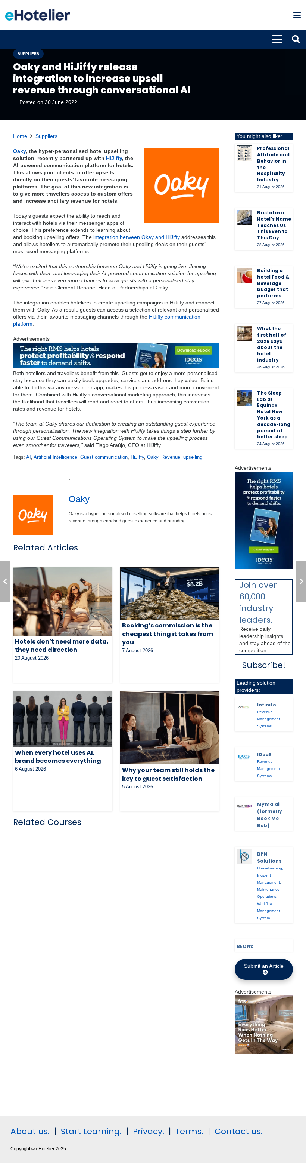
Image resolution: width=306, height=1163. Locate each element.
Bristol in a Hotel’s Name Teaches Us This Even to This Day (274, 225)
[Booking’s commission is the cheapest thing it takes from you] (169, 593)
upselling (192, 457)
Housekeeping (269, 868)
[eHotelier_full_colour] (37, 15)
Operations (266, 897)
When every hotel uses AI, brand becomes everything (58, 756)
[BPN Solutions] (244, 856)
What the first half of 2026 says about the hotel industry (271, 344)
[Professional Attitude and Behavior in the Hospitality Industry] (244, 153)
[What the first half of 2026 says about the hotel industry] (244, 333)
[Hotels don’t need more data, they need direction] (62, 601)
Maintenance (268, 889)
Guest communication (104, 457)
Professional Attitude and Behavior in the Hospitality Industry (273, 164)
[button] (297, 15)
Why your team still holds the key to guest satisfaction (168, 774)
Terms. (189, 1131)
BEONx (245, 946)
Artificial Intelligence (55, 457)
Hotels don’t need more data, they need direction (62, 645)
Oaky (19, 151)
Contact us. (239, 1131)
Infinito (266, 705)
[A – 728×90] (116, 366)
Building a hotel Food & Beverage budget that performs (273, 283)
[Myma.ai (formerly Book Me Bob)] (244, 806)
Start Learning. (90, 1131)
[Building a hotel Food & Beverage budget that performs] (244, 275)
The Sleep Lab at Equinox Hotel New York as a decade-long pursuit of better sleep (273, 415)
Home (20, 136)
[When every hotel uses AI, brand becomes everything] (62, 719)
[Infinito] (244, 707)
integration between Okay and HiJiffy (136, 237)
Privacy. (148, 1131)
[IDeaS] (244, 757)
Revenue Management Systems (268, 719)
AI (28, 457)
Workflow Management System (268, 911)
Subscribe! (263, 665)
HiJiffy (114, 158)
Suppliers (46, 136)
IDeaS (264, 754)
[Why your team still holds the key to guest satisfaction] (169, 727)
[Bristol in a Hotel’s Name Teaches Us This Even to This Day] (244, 217)
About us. (30, 1131)
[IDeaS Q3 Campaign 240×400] (264, 567)
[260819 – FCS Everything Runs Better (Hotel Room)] (264, 1052)
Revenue (170, 457)
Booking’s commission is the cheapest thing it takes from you (167, 634)
